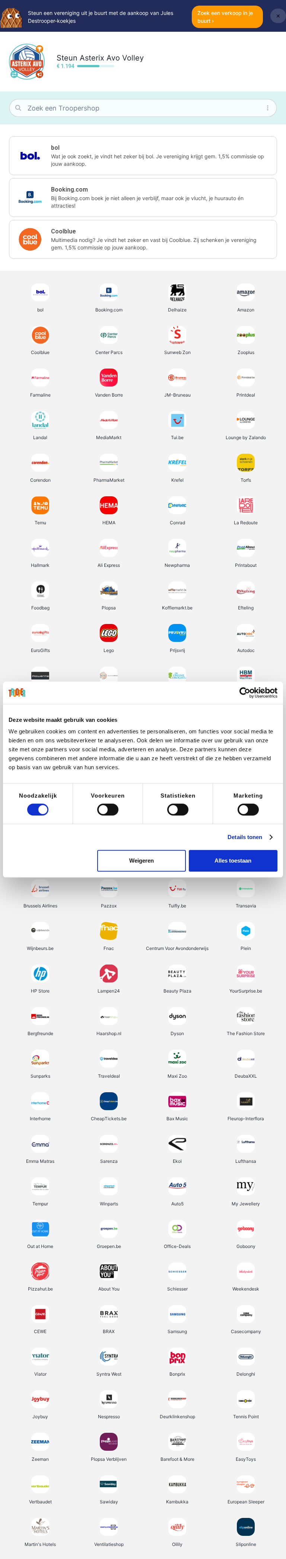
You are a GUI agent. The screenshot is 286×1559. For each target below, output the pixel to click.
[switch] (107, 810)
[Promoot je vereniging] (39, 74)
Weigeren (141, 860)
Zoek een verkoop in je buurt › (225, 17)
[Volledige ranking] (39, 49)
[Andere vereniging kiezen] (14, 74)
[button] (143, 155)
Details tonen (245, 837)
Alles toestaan (232, 860)
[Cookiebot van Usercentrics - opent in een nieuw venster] (244, 692)
